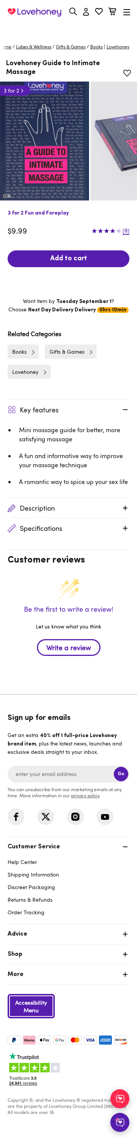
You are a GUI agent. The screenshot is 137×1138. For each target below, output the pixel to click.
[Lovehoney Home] (34, 12)
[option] (44, 141)
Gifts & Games (71, 46)
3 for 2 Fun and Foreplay (38, 213)
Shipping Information (33, 874)
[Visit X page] (45, 816)
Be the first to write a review (68, 647)
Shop (15, 954)
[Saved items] (127, 73)
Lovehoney (69, 29)
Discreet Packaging (31, 887)
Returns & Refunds (30, 899)
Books (96, 46)
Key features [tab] (39, 409)
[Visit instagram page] (75, 816)
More (16, 974)
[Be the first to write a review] (68, 661)
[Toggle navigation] (126, 12)
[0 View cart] (112, 12)
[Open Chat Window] (119, 1122)
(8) (126, 230)
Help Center (22, 862)
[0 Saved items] (99, 12)
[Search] (73, 11)
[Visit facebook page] (16, 816)
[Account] (86, 12)
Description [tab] (37, 508)
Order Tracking (26, 912)
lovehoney (118, 46)
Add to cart (68, 258)
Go (121, 773)
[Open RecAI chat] (119, 1098)
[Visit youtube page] (105, 816)
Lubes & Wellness (33, 46)
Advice (17, 934)
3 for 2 (11, 90)
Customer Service (34, 847)
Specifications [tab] (41, 528)
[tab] (68, 879)
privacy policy (85, 795)
